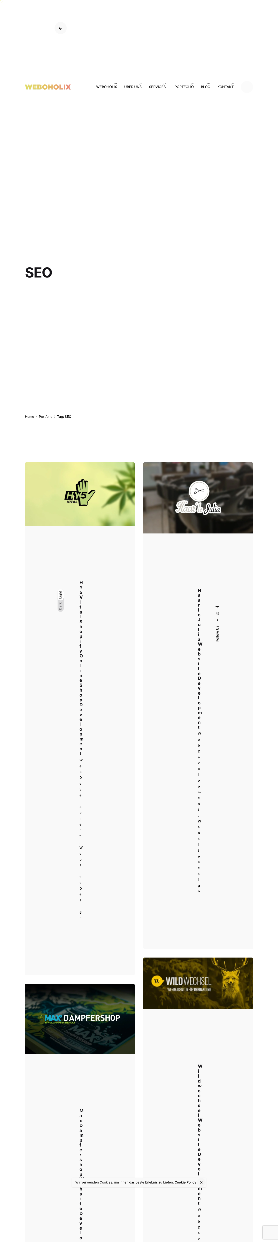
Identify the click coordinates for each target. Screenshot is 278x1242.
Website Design (81, 883)
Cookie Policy (185, 1182)
